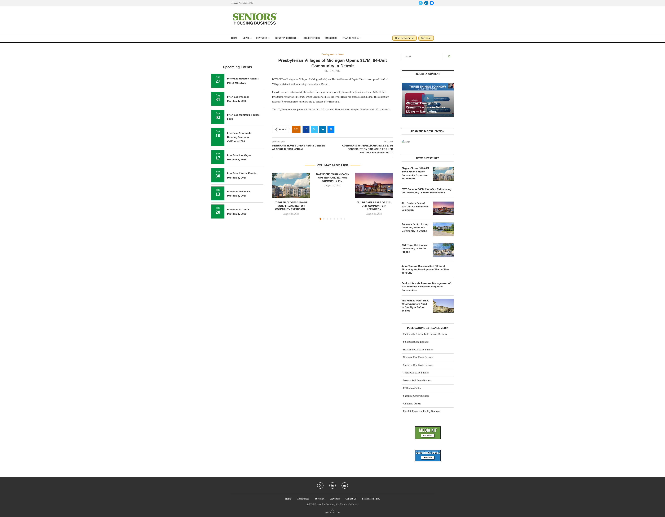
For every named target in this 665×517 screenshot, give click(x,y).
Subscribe (331, 38)
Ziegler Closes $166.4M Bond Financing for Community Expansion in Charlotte (415, 173)
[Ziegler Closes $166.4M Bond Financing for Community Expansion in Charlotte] (291, 185)
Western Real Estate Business (417, 380)
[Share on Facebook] (306, 129)
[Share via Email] (330, 129)
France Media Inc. (371, 498)
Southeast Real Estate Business (418, 365)
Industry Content (285, 38)
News (246, 38)
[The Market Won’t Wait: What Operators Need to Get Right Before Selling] (443, 306)
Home (234, 38)
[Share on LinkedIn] (322, 129)
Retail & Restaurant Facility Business (421, 411)
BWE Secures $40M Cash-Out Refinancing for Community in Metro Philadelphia (426, 191)
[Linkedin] (426, 3)
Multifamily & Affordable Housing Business (425, 334)
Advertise (335, 498)
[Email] (432, 3)
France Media (351, 38)
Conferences (312, 38)
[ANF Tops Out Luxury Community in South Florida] (443, 250)
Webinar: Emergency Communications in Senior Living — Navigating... (425, 107)
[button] (277, 196)
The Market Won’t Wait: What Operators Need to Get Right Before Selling (415, 305)
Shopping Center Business (416, 396)
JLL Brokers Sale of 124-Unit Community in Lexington (374, 206)
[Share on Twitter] (314, 129)
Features (261, 38)
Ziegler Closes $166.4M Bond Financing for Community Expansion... (291, 206)
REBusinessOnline (412, 388)
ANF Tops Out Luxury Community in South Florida (414, 248)
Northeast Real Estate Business (418, 357)
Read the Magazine (404, 38)
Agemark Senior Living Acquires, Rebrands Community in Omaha (415, 227)
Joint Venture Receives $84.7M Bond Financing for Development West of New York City (425, 269)
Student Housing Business (415, 342)
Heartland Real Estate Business (418, 349)
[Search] (449, 56)
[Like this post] (297, 129)
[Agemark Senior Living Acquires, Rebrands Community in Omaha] (443, 229)
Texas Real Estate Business (416, 372)
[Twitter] (421, 3)
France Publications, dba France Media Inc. (336, 504)
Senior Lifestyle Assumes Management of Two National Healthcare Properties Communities (426, 286)
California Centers (412, 403)
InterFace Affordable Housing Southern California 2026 (239, 137)
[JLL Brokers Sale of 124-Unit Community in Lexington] (374, 185)
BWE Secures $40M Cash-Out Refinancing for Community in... (332, 177)
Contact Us (350, 498)
